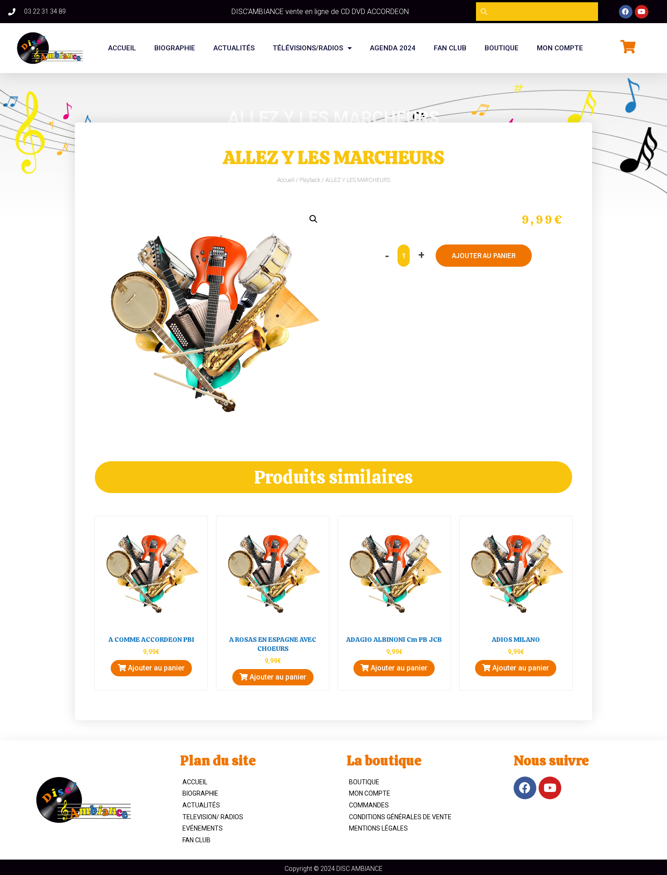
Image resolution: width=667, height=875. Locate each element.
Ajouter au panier (483, 255)
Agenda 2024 (393, 48)
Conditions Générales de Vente (400, 817)
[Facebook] (626, 12)
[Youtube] (641, 12)
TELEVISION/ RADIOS (212, 817)
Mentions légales (378, 828)
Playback (309, 180)
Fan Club (196, 840)
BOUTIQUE (502, 48)
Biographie (200, 793)
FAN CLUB (450, 48)
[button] (313, 219)
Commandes (369, 805)
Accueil (122, 48)
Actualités (234, 48)
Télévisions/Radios (308, 48)
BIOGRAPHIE (174, 48)
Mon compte (560, 48)
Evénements (202, 828)
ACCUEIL (194, 782)
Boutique (364, 782)
